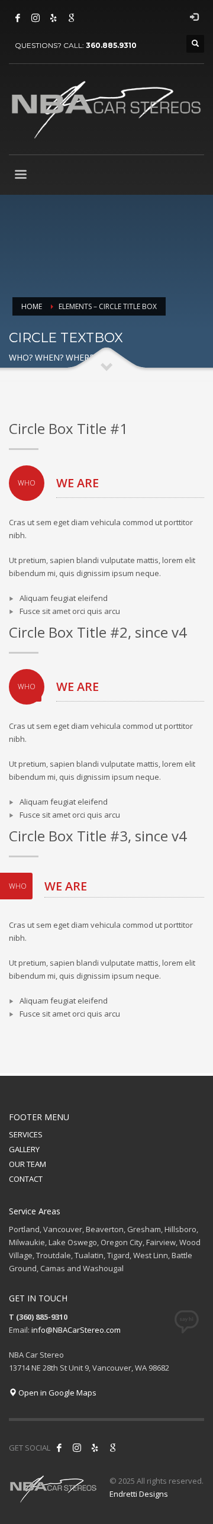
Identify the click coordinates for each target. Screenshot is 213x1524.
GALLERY (24, 1149)
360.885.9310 (111, 45)
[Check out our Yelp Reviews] (53, 18)
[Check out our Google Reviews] (71, 18)
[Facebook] (18, 18)
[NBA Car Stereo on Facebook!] (59, 1448)
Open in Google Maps (56, 1392)
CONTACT (26, 1178)
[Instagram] (35, 18)
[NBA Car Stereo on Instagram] (77, 1448)
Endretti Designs (138, 1493)
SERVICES (26, 1134)
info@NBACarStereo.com (76, 1329)
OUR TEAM (27, 1164)
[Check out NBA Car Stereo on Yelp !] (95, 1448)
